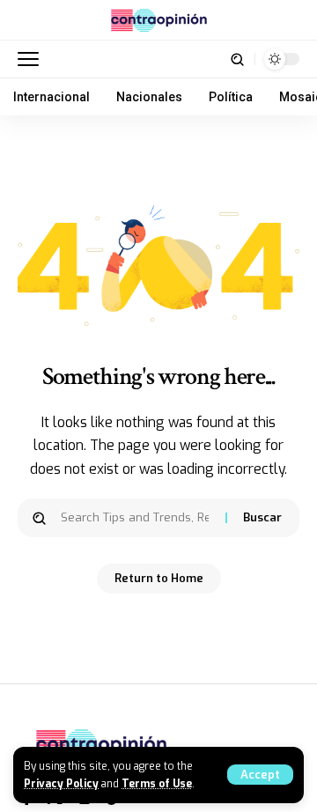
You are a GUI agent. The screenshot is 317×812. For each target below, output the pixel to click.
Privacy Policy (61, 784)
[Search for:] (136, 517)
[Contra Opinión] (159, 20)
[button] (260, 774)
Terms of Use (157, 784)
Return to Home (158, 578)
